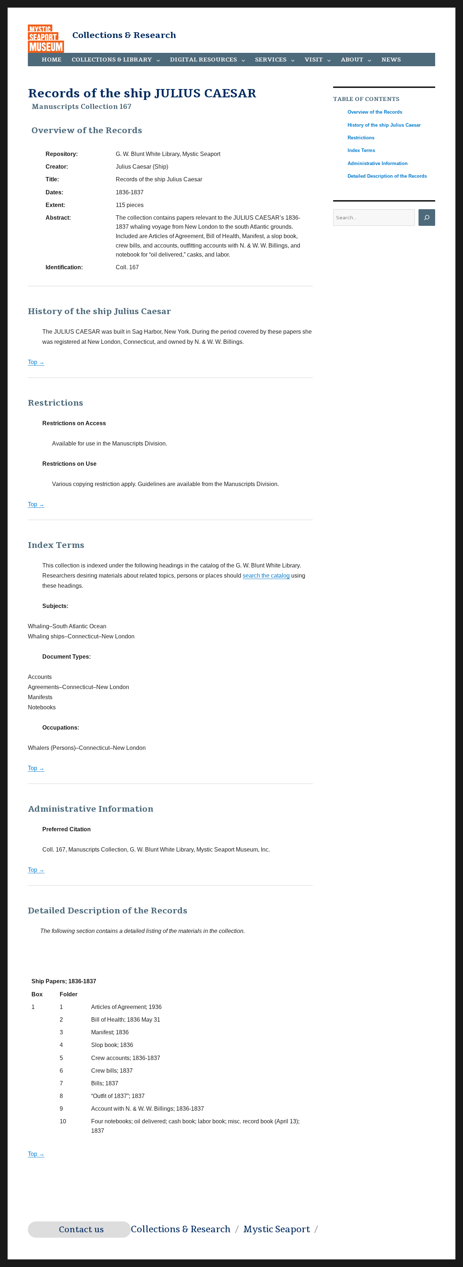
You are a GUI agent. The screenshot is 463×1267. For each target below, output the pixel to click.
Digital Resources (203, 60)
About (352, 60)
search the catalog (266, 576)
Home (51, 60)
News (391, 60)
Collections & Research (124, 35)
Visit (314, 60)
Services (270, 60)
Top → (36, 362)
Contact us (81, 1229)
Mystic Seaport (276, 1229)
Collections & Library (112, 60)
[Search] (427, 217)
